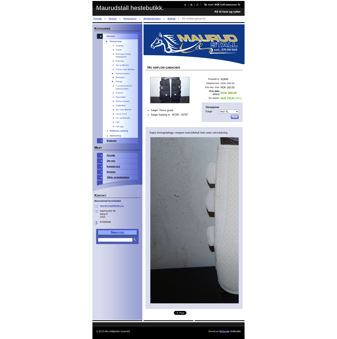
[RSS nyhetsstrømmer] (198, 5)
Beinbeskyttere (152, 19)
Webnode (224, 331)
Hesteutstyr (130, 19)
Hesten (113, 19)
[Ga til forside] (185, 5)
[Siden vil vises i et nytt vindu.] (169, 90)
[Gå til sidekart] (191, 5)
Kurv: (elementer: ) (224, 5)
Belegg (171, 19)
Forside (97, 19)
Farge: (209, 111)
